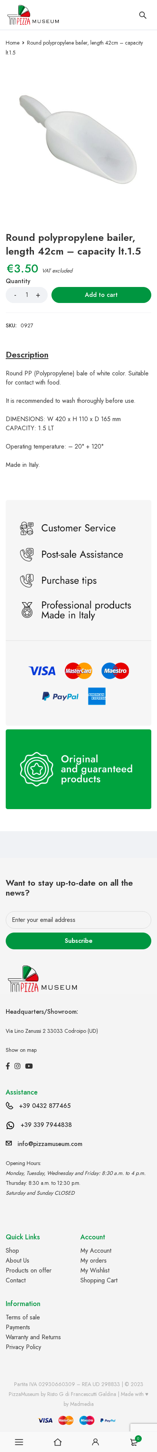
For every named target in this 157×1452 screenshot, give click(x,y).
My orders (93, 1260)
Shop (12, 1250)
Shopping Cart (98, 1280)
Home (12, 42)
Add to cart (101, 294)
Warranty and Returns (33, 1337)
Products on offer (28, 1270)
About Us (17, 1260)
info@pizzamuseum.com (50, 1143)
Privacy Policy (23, 1347)
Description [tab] (27, 354)
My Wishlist (94, 1270)
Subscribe (79, 940)
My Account (95, 1250)
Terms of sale (23, 1317)
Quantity (18, 281)
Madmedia (82, 1404)
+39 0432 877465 (44, 1105)
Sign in (95, 1442)
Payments (18, 1327)
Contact (16, 1280)
